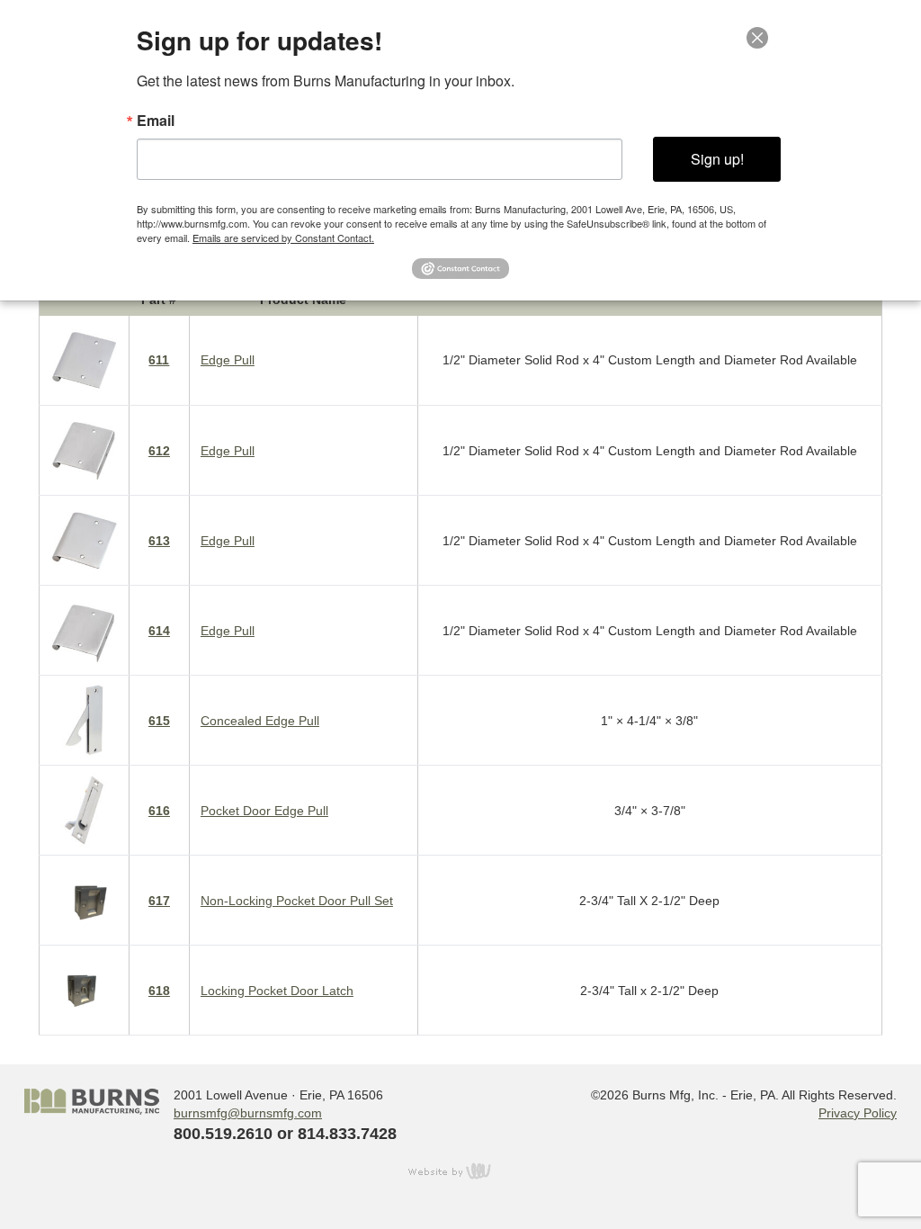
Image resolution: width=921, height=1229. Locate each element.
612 (159, 451)
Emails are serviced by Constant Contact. (283, 237)
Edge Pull (228, 360)
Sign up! (717, 158)
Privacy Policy (857, 1113)
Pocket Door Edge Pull (264, 810)
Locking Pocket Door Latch (277, 990)
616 (159, 810)
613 (159, 541)
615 (159, 720)
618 (159, 990)
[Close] (768, 38)
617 (159, 900)
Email (155, 120)
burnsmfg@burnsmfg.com (248, 1113)
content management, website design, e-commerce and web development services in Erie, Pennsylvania (460, 1170)
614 (159, 630)
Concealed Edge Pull (260, 720)
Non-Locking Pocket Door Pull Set (297, 900)
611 (158, 360)
